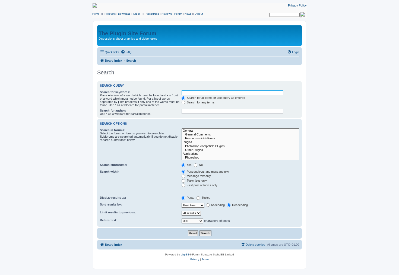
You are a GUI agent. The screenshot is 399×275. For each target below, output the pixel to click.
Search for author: (113, 110)
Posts (190, 197)
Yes (189, 164)
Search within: (110, 171)
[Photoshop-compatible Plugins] (240, 146)
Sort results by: (111, 204)
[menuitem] (126, 52)
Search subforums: (113, 164)
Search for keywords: (115, 92)
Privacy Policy (297, 5)
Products (110, 13)
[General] (240, 131)
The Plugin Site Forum (127, 33)
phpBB (185, 254)
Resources (152, 13)
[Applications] (240, 154)
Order (136, 13)
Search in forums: (112, 130)
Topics (205, 197)
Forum (178, 13)
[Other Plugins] (240, 150)
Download (124, 13)
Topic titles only (196, 180)
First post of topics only (201, 185)
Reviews (167, 13)
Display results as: (113, 197)
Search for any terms (200, 102)
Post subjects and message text (207, 171)
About (199, 13)
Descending (239, 205)
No (200, 164)
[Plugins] (240, 142)
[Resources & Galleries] (240, 138)
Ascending (217, 205)
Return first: (108, 220)
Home (96, 13)
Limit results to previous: (118, 212)
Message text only (198, 176)
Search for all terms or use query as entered (215, 97)
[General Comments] (240, 135)
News (188, 13)
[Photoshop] (240, 158)
